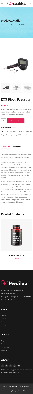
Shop (8, 25)
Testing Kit (29, 131)
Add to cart (15, 121)
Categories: (5, 131)
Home (3, 25)
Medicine (8, 135)
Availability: (6, 128)
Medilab (14, 386)
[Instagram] (14, 365)
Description (5, 146)
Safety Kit (21, 131)
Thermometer (24, 135)
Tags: (3, 135)
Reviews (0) (17, 146)
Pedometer (15, 25)
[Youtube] (18, 365)
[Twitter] (6, 365)
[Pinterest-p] (10, 365)
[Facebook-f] (2, 365)
